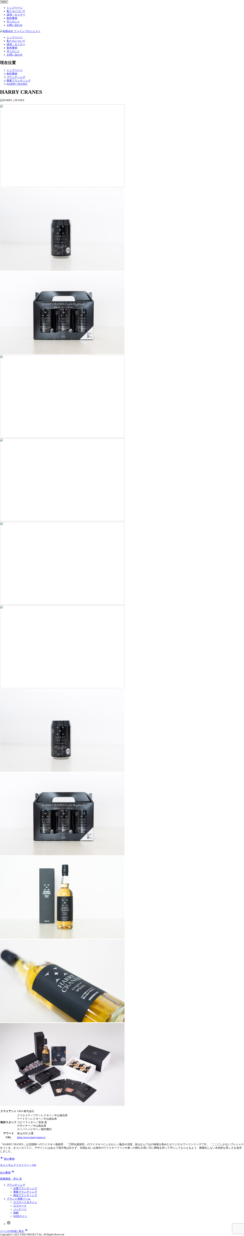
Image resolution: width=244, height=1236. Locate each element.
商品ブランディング (25, 1195)
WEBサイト (20, 1216)
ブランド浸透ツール (19, 1198)
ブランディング (16, 1184)
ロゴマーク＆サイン (25, 1202)
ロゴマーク (20, 1205)
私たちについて (16, 11)
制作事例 (12, 18)
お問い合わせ (15, 25)
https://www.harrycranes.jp (31, 1137)
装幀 (16, 1212)
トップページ (15, 7)
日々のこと (13, 21)
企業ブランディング (25, 1188)
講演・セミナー (16, 14)
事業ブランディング (25, 1191)
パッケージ (20, 1209)
